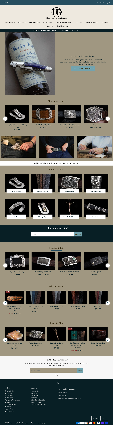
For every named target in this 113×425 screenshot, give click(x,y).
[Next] (108, 119)
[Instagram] (57, 375)
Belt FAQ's (34, 393)
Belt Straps (22, 22)
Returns (34, 398)
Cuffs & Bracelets (91, 22)
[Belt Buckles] (70, 183)
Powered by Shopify (38, 423)
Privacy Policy (36, 402)
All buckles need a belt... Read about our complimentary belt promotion (56, 163)
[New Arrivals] (17, 183)
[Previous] (5, 119)
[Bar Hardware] (96, 183)
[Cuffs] (17, 208)
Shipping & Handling (38, 400)
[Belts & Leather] (43, 183)
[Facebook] (55, 375)
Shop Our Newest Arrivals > (83, 68)
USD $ (102, 2)
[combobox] (19, 2)
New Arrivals (10, 22)
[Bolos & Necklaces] (70, 208)
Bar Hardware (62, 26)
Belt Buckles (34, 22)
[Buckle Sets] (96, 208)
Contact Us (35, 391)
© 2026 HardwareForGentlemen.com (17, 423)
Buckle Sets (47, 22)
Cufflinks (104, 22)
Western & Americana (63, 22)
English (96, 418)
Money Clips (49, 26)
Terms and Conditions (38, 404)
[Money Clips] (43, 208)
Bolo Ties (78, 22)
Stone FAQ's (35, 395)
